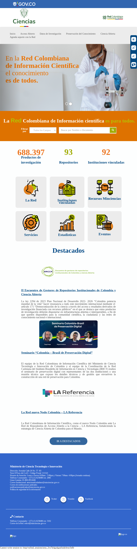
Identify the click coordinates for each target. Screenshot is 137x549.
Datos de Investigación (50, 34)
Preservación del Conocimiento (81, 34)
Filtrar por (24, 130)
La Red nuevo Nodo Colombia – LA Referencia (51, 412)
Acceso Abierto (27, 34)
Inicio (12, 34)
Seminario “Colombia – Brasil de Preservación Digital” (57, 352)
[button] (10, 77)
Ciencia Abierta (108, 34)
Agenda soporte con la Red (22, 37)
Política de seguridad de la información (25, 489)
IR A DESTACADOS (68, 441)
